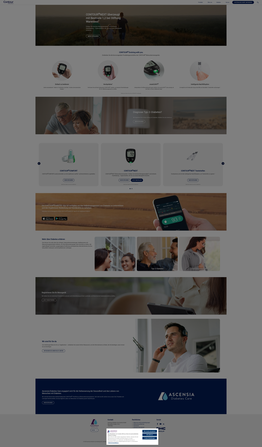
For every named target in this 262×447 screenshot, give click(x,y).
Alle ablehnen (149, 434)
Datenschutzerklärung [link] (113, 443)
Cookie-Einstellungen (149, 438)
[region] (132, 436)
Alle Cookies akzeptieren (150, 431)
